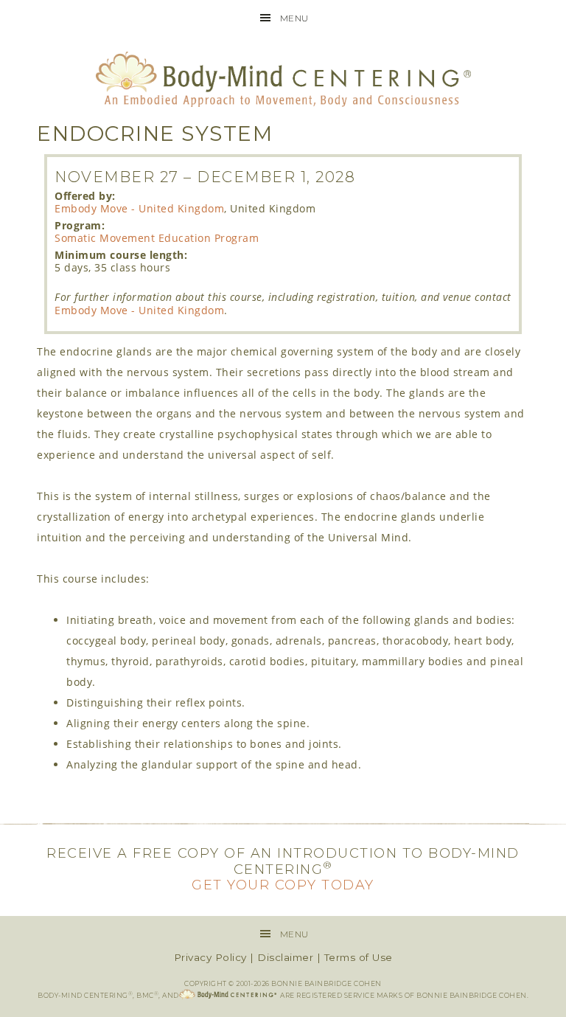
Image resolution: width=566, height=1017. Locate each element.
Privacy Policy (210, 957)
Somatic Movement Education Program (157, 238)
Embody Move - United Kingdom (139, 208)
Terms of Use (358, 957)
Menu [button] (294, 18)
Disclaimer (285, 957)
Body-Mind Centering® (282, 79)
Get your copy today (283, 885)
